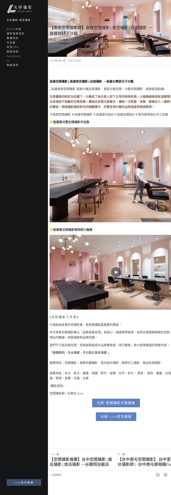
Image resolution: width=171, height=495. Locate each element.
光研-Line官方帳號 (116, 416)
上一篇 (55, 454)
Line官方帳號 (24, 482)
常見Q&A (13, 47)
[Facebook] (157, 474)
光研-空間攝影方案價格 (116, 402)
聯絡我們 (13, 65)
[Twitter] (165, 474)
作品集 (11, 42)
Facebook (14, 56)
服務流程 (13, 51)
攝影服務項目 (16, 33)
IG (8, 60)
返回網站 (56, 474)
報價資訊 (13, 38)
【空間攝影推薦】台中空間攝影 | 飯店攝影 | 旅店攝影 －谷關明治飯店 (81, 462)
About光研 (14, 29)
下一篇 (121, 454)
